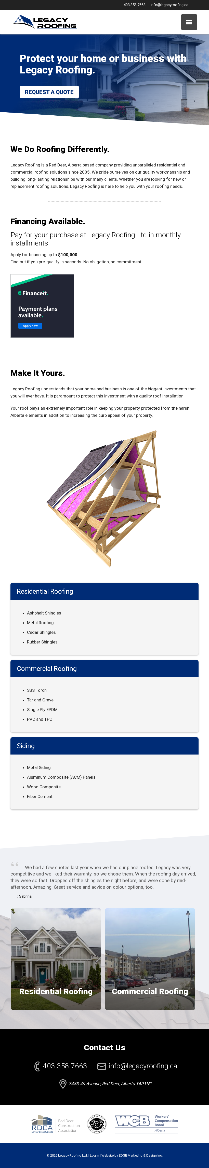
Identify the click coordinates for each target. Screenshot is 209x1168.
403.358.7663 (135, 5)
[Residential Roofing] (58, 904)
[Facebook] (195, 5)
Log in (94, 1155)
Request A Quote (49, 92)
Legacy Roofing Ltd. (73, 1155)
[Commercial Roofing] (151, 904)
